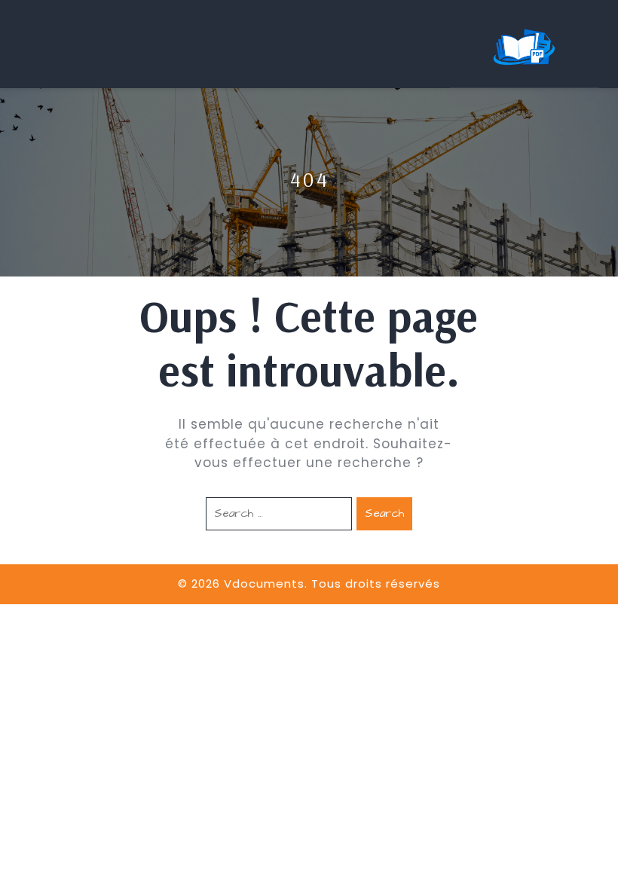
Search (384, 513)
